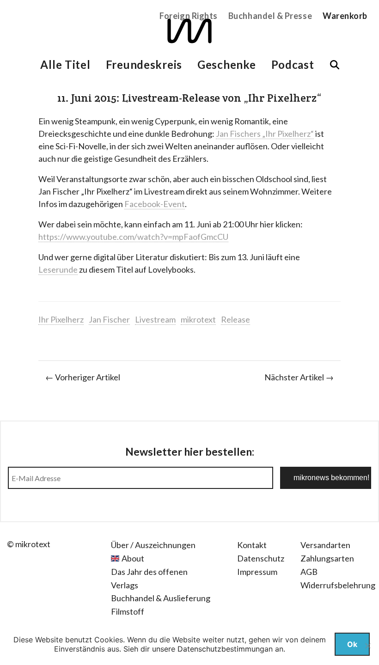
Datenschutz (260, 558)
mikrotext (198, 319)
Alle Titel (65, 64)
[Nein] (367, 645)
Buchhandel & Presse (270, 16)
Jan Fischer (109, 319)
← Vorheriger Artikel (82, 377)
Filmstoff (127, 611)
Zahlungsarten (327, 558)
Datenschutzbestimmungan (225, 648)
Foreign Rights (188, 16)
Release (235, 319)
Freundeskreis (144, 64)
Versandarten (325, 545)
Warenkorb (345, 16)
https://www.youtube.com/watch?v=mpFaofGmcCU (133, 237)
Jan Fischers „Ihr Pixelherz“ (265, 133)
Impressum (257, 572)
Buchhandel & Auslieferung (160, 598)
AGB (309, 572)
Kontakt (252, 545)
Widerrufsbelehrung (337, 585)
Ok (352, 644)
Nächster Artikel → (299, 377)
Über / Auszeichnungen (153, 545)
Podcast (292, 64)
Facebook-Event (154, 204)
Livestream (155, 319)
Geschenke (226, 64)
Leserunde (58, 269)
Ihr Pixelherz (61, 319)
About (133, 558)
